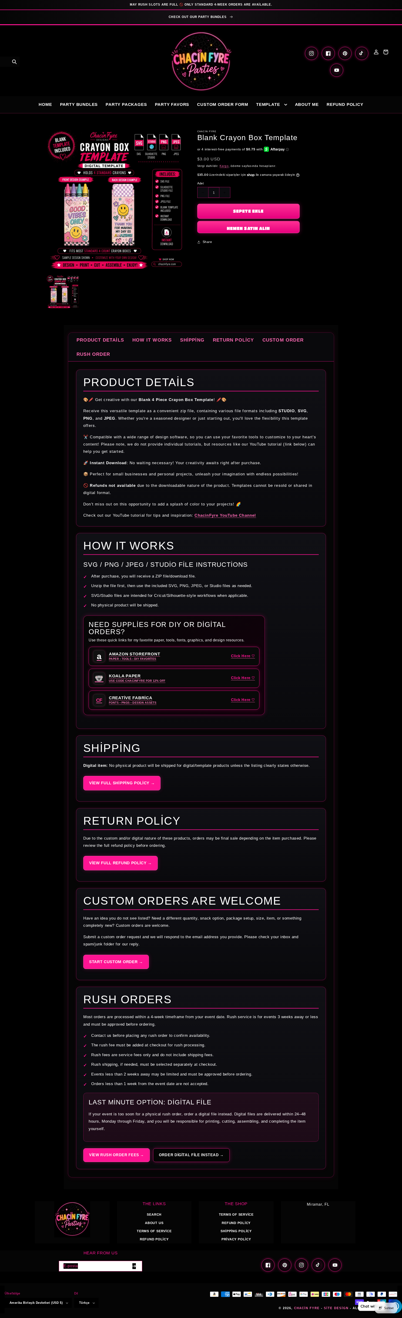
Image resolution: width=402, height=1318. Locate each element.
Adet (200, 183)
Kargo (224, 166)
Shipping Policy (236, 1231)
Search (154, 1214)
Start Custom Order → (116, 962)
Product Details (100, 339)
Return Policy (233, 339)
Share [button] (207, 242)
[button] (14, 62)
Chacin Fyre (307, 1308)
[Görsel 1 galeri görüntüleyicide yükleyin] (63, 291)
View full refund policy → (120, 863)
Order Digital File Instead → (191, 1155)
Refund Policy (236, 1223)
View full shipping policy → (122, 783)
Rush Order (93, 354)
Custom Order (283, 339)
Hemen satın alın (248, 228)
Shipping (192, 339)
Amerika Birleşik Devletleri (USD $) (36, 1302)
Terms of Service (154, 1231)
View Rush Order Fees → (116, 1155)
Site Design (336, 1308)
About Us (154, 1223)
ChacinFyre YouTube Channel (225, 515)
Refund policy (154, 1239)
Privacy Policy (236, 1239)
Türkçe (84, 1302)
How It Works (152, 339)
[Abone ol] (134, 1266)
